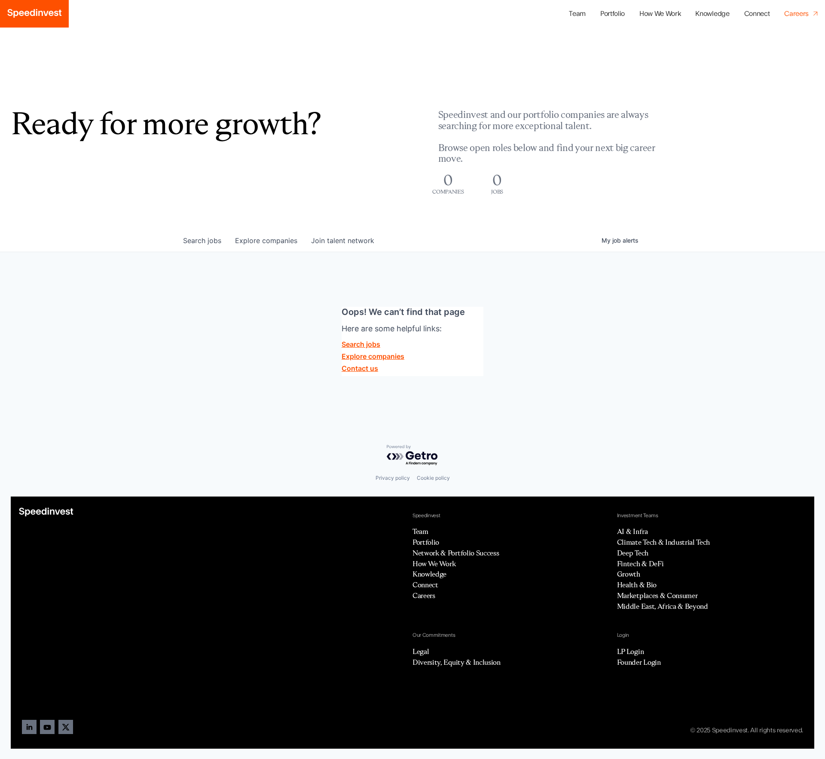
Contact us (360, 368)
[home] (34, 14)
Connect (757, 13)
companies (266, 240)
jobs (202, 240)
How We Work (660, 13)
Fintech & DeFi (640, 563)
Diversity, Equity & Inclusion (456, 662)
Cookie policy (433, 478)
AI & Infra (632, 531)
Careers (423, 595)
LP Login (630, 651)
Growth (628, 574)
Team (577, 13)
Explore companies (373, 356)
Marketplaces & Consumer (657, 595)
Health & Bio (637, 584)
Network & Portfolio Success (455, 553)
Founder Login (639, 662)
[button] (612, 14)
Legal (420, 651)
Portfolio (425, 542)
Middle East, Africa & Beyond (662, 606)
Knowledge (712, 13)
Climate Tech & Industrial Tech (663, 542)
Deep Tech (632, 553)
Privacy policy (393, 478)
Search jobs (361, 344)
